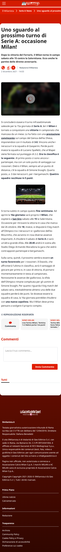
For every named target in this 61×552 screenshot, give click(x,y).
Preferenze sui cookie (12, 545)
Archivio (6, 530)
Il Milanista (8, 10)
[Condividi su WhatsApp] (3, 68)
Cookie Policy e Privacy (12, 538)
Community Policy (10, 534)
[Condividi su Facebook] (8, 68)
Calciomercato (9, 500)
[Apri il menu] (4, 3)
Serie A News (25, 10)
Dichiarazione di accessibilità (16, 541)
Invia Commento (44, 366)
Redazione (7, 515)
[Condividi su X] (13, 68)
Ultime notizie (8, 497)
